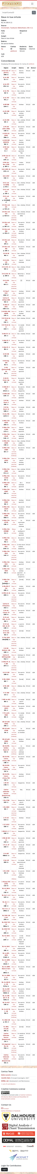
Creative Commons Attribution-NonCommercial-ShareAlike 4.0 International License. (16, 1097)
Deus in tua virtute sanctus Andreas (13, 215)
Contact (6, 1108)
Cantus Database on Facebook (10, 1111)
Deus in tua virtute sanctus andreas (13, 493)
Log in (4, 1169)
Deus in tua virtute (13, 72)
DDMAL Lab (5, 1081)
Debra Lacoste (6, 1075)
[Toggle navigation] (32, 4)
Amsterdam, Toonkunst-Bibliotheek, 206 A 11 (17, 28)
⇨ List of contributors (8, 1084)
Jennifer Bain (5, 1078)
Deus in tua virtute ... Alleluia (13, 875)
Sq (2, 49)
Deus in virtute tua (13, 207)
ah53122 (13, 51)
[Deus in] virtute (14, 531)
